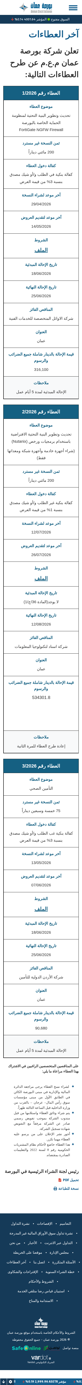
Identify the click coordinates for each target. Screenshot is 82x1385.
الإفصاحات (44, 1223)
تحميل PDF (71, 1180)
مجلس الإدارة (59, 1252)
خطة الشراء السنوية (60, 1272)
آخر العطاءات (16, 1262)
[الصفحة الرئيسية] (35, 7)
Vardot (31, 1362)
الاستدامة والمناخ (41, 1301)
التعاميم (65, 1223)
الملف (41, 250)
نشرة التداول (20, 1223)
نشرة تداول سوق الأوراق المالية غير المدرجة (41, 1233)
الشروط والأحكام (41, 1281)
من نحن (15, 1243)
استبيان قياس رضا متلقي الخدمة (41, 1291)
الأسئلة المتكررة (63, 1262)
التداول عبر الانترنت (58, 1243)
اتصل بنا (39, 1262)
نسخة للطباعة (68, 1188)
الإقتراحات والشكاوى (23, 1272)
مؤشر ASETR (65, 1381)
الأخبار (32, 1243)
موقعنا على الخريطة (27, 1252)
